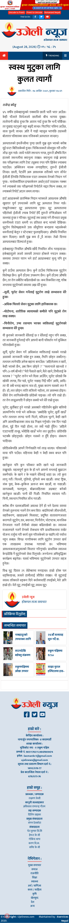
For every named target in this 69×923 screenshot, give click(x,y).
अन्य (32, 906)
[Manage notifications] (7, 916)
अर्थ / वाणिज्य (34, 885)
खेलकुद (34, 898)
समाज (34, 869)
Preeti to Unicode (34, 12)
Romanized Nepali (52, 12)
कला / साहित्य (34, 889)
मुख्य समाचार (34, 865)
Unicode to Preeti (16, 12)
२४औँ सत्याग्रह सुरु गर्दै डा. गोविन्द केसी (55, 639)
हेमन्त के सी (34, 835)
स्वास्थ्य (34, 881)
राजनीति (34, 873)
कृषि (34, 894)
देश (32, 902)
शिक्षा (34, 877)
